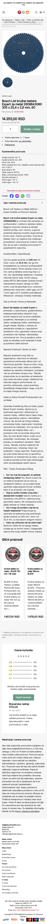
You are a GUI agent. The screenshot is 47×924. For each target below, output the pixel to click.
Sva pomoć (6, 870)
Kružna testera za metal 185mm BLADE (35, 571)
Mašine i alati (19, 20)
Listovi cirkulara (9, 22)
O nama (5, 883)
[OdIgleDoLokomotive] (23, 12)
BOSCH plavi (7, 96)
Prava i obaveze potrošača (27, 811)
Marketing (6, 889)
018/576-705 (30, 3)
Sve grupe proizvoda (10, 893)
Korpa (4, 861)
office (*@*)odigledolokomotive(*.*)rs (26, 910)
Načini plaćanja (8, 877)
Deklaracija (10, 144)
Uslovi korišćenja (8, 873)
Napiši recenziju (23, 697)
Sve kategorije (7, 20)
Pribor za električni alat (35, 20)
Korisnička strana (8, 857)
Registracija (6, 854)
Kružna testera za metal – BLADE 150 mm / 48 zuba (12, 571)
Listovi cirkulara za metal (26, 22)
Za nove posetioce (9, 867)
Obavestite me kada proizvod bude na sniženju (23, 191)
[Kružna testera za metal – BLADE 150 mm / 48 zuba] (13, 556)
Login (4, 851)
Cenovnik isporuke (9, 886)
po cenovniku (25, 141)
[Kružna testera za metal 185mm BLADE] (36, 556)
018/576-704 (20, 3)
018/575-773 (10, 3)
